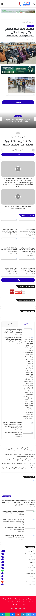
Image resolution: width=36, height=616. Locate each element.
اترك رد (18, 280)
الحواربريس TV (30, 581)
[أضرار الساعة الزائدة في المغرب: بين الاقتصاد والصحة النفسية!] (27, 223)
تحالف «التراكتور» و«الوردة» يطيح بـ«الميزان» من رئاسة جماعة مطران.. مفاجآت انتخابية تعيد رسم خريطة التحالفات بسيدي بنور (18, 449)
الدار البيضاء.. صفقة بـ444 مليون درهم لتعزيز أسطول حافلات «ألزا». (14, 529)
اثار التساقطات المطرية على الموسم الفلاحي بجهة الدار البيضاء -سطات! (27, 270)
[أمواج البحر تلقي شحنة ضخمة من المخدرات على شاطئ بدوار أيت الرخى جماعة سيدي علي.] (28, 379)
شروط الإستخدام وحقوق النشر (10, 601)
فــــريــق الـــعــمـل (15, 604)
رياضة (32, 570)
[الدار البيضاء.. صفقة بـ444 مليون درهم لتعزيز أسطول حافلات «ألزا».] (30, 530)
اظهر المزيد (18, 102)
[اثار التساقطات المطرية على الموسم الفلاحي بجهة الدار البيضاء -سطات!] (27, 262)
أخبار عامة (31, 567)
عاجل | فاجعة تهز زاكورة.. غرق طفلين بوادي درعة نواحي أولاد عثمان (14, 536)
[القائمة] (2, 4)
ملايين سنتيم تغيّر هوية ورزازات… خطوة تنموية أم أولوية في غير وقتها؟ (18, 120)
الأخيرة (10, 324)
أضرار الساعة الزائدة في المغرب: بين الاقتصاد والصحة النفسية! (27, 231)
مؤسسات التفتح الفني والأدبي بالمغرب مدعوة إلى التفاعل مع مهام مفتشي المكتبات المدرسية (13, 331)
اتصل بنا (31, 601)
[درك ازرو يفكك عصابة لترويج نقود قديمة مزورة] (28, 435)
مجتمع (32, 562)
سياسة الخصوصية (23, 601)
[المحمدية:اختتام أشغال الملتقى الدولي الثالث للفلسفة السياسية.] (9, 262)
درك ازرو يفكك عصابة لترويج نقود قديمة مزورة (13, 433)
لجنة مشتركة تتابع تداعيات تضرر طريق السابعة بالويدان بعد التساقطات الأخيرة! (9, 249)
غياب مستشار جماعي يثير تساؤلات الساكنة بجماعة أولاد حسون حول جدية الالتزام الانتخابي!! (27, 250)
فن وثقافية (31, 565)
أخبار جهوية (25, 22)
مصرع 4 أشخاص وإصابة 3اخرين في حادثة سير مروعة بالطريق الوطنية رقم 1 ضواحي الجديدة (13, 521)
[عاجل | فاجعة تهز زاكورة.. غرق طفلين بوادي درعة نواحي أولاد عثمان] (30, 538)
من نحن (23, 604)
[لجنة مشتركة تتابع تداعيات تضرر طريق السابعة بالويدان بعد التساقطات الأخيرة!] (9, 242)
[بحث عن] (34, 4)
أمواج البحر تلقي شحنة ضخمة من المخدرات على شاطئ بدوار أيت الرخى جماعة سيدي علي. (13, 339)
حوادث (32, 556)
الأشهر (26, 324)
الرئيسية (31, 22)
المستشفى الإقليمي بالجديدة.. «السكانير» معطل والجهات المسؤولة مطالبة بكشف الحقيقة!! (13, 513)
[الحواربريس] (25, 3)
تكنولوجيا (31, 584)
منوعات (32, 576)
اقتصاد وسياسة (30, 573)
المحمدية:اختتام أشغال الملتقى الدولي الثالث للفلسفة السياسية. (11, 270)
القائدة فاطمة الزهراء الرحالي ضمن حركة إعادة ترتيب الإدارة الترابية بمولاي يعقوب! (9, 231)
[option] (18, 118)
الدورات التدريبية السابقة (27, 579)
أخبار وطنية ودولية (29, 553)
